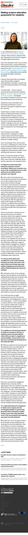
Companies (3, 495)
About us (3, 498)
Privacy (2, 500)
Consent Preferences (5, 502)
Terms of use (4, 504)
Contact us (3, 507)
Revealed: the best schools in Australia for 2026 (13, 455)
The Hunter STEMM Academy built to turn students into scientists (13, 475)
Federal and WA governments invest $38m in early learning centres (14, 465)
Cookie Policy (4, 501)
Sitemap (3, 508)
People (2, 497)
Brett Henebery (6, 22)
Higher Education (8, 2)
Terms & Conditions (5, 505)
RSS (2, 510)
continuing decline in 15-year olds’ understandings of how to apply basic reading (13, 70)
